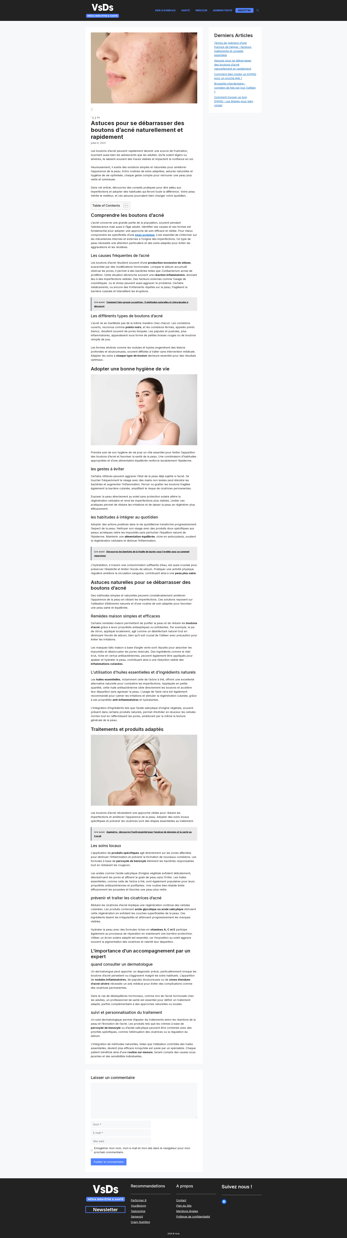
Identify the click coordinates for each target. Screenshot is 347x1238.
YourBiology (138, 1205)
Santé (185, 10)
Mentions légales (187, 1211)
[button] (258, 10)
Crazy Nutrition (140, 1222)
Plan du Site (184, 1205)
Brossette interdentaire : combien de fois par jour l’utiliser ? (235, 87)
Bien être (244, 10)
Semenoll (137, 1216)
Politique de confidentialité (193, 1216)
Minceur (201, 10)
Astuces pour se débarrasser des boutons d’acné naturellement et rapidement (232, 64)
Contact (181, 1200)
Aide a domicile (165, 10)
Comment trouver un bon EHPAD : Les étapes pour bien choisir (233, 101)
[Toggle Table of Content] (124, 205)
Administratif (222, 10)
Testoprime (138, 1211)
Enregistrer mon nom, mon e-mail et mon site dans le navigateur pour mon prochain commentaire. (142, 1150)
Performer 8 (138, 1200)
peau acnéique (145, 235)
